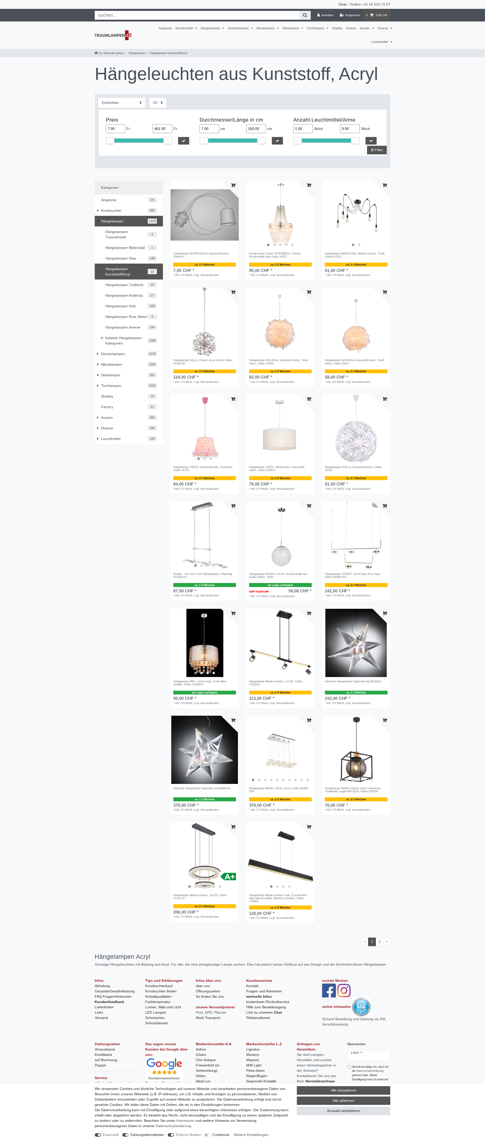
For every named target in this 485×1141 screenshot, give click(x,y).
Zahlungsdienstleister (147, 1135)
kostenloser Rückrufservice (267, 1002)
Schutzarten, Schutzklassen (156, 1020)
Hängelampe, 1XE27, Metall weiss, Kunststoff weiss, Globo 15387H (276, 468)
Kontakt (252, 986)
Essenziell (111, 1135)
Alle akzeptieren (343, 1090)
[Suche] (305, 15)
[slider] (110, 140)
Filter (378, 150)
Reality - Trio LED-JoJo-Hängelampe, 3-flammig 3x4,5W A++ (202, 575)
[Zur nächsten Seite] (386, 942)
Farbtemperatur (158, 1002)
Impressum (185, 1121)
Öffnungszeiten (208, 991)
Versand (101, 1018)
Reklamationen (258, 1018)
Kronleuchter (185, 28)
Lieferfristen (104, 1007)
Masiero (252, 1055)
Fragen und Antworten (264, 991)
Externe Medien (188, 1135)
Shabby (337, 28)
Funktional (220, 1135)
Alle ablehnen (343, 1101)
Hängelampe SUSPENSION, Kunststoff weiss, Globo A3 (201, 255)
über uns (203, 986)
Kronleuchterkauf (159, 986)
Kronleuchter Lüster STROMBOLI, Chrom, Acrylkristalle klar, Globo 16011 (275, 255)
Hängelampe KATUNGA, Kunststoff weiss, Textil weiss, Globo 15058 (278, 362)
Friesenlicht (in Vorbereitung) (207, 1068)
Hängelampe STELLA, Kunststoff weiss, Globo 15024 (353, 468)
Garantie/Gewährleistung (115, 991)
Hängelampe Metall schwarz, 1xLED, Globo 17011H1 (275, 683)
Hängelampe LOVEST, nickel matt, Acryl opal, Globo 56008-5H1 (352, 575)
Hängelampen (211, 28)
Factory (351, 28)
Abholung (102, 986)
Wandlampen (266, 28)
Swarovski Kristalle (261, 1081)
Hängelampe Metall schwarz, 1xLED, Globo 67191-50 (200, 897)
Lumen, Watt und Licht (163, 1007)
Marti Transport (208, 1018)
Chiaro (201, 1055)
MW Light (253, 1065)
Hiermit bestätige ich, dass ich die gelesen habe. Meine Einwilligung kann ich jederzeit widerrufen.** (370, 1075)
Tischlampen (316, 28)
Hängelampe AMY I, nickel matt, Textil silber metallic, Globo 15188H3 (199, 683)
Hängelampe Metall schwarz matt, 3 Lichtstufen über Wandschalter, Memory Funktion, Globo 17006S (278, 898)
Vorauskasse (105, 1049)
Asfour (201, 1049)
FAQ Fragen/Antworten (113, 996)
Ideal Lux (203, 1081)
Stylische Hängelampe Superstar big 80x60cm (353, 681)
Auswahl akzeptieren (343, 1111)
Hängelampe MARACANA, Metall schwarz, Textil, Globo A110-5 (355, 255)
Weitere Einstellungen (251, 1135)
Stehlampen (291, 28)
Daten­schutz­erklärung (173, 1126)
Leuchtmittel (380, 42)
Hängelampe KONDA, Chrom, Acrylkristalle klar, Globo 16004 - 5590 (278, 575)
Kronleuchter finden (161, 991)
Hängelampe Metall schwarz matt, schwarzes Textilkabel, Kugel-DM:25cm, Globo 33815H (353, 790)
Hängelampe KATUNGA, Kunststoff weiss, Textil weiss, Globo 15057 (354, 362)
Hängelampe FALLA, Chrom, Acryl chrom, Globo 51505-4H (202, 362)
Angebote (165, 28)
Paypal (100, 1065)
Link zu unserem (264, 1012)
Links (99, 1012)
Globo (200, 1076)
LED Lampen (155, 1012)
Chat (342, 4)
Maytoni (252, 1060)
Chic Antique (206, 1060)
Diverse (383, 28)
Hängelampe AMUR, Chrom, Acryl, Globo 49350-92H (279, 790)
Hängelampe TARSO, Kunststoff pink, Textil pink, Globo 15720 (203, 468)
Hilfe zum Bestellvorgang (266, 1007)
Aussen (365, 28)
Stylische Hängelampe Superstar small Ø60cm (201, 788)
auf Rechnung (106, 1060)
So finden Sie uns (210, 996)
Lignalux (253, 1049)
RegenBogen (256, 1076)
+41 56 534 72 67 (376, 4)
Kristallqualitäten (158, 996)
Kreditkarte (103, 1055)
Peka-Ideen (255, 1070)
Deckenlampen (239, 28)
